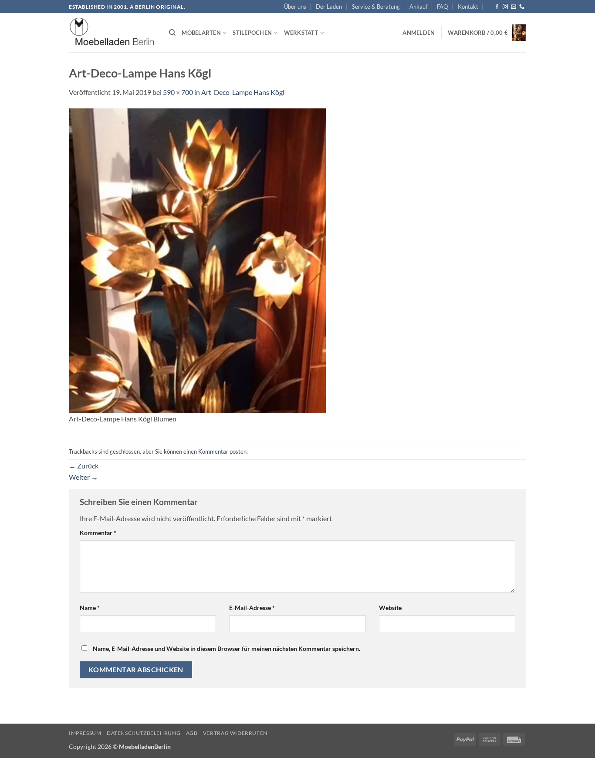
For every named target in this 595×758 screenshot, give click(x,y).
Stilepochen (252, 32)
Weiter (83, 477)
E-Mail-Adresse (252, 607)
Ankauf (418, 6)
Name (90, 607)
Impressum (85, 733)
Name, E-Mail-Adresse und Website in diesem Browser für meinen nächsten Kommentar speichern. (226, 648)
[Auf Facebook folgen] (497, 7)
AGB (192, 733)
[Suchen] (172, 32)
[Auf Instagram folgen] (505, 7)
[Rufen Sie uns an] (521, 7)
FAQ (442, 6)
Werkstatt (301, 32)
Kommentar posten (222, 451)
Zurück (83, 466)
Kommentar (98, 532)
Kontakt (468, 6)
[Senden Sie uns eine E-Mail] (513, 7)
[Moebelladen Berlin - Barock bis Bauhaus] (112, 33)
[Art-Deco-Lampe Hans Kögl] (197, 260)
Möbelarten (201, 32)
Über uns (295, 6)
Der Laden (329, 6)
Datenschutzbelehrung (143, 733)
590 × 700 (178, 92)
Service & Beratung (376, 6)
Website (390, 607)
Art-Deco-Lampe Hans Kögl (242, 92)
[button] (418, 32)
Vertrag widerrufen (235, 733)
